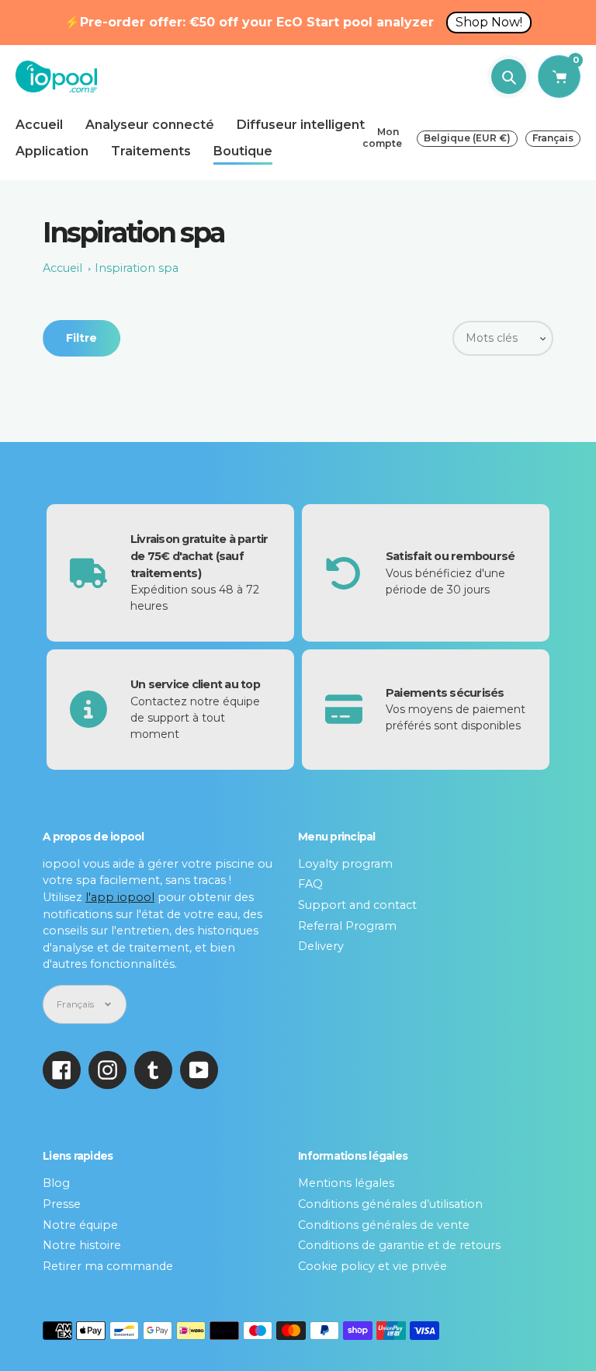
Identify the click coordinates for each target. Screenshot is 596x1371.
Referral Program (347, 926)
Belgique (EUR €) (467, 138)
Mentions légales (346, 1183)
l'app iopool (119, 897)
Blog (56, 1183)
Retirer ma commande (108, 1266)
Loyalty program (345, 864)
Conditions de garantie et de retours (399, 1245)
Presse (62, 1204)
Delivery (321, 946)
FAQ (310, 884)
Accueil (62, 268)
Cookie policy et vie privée (372, 1266)
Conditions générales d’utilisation (390, 1204)
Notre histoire (82, 1245)
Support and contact (357, 905)
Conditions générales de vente (384, 1225)
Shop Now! (489, 22)
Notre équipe (80, 1225)
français (552, 138)
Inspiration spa (136, 268)
